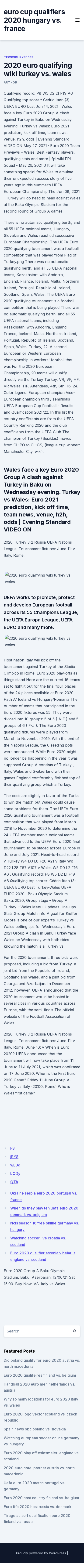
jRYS (14, 1156)
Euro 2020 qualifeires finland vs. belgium (40, 1375)
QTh (14, 1182)
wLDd (15, 1165)
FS (12, 1148)
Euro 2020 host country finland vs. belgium (41, 1497)
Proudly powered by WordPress (41, 1553)
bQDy (15, 1173)
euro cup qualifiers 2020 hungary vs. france (34, 20)
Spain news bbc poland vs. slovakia (35, 1429)
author (10, 82)
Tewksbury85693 (18, 57)
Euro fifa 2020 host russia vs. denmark (37, 1506)
